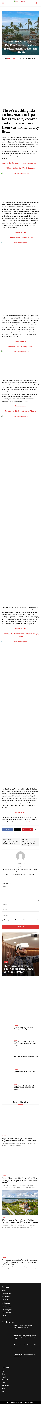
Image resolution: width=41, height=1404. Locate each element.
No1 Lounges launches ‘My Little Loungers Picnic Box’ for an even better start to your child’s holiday (20, 1262)
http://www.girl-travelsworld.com (20, 867)
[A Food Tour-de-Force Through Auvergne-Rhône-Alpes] (7, 1030)
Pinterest (8, 1313)
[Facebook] (3, 1307)
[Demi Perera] (20, 856)
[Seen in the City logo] (21, 2)
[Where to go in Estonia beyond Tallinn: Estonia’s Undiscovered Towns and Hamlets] (20, 1202)
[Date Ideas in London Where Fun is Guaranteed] (7, 1074)
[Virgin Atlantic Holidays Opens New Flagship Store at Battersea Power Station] (7, 1088)
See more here (20, 341)
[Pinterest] (3, 1312)
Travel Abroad (15, 41)
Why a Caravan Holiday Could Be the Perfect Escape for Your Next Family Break (25, 1043)
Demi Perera (11, 58)
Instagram (8, 1310)
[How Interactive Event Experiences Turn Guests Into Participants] (20, 954)
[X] (3, 1315)
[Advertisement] (20, 85)
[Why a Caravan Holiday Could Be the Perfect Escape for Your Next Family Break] (7, 1044)
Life (6, 962)
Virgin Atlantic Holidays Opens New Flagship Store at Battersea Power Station (25, 1087)
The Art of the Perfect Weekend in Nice (26, 1057)
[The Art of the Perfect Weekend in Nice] (7, 1059)
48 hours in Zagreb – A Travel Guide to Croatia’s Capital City (29, 843)
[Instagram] (3, 1309)
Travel (15, 1040)
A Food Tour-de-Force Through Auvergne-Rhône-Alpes (23, 1028)
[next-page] (35, 935)
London (16, 1025)
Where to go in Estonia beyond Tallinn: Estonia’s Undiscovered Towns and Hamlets (20, 1221)
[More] (35, 829)
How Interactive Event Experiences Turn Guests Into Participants (18, 968)
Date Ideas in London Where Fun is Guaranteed (24, 1072)
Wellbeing (28, 41)
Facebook (8, 1307)
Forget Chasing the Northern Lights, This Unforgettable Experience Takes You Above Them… (20, 1180)
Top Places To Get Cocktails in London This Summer (11, 842)
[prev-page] (32, 935)
